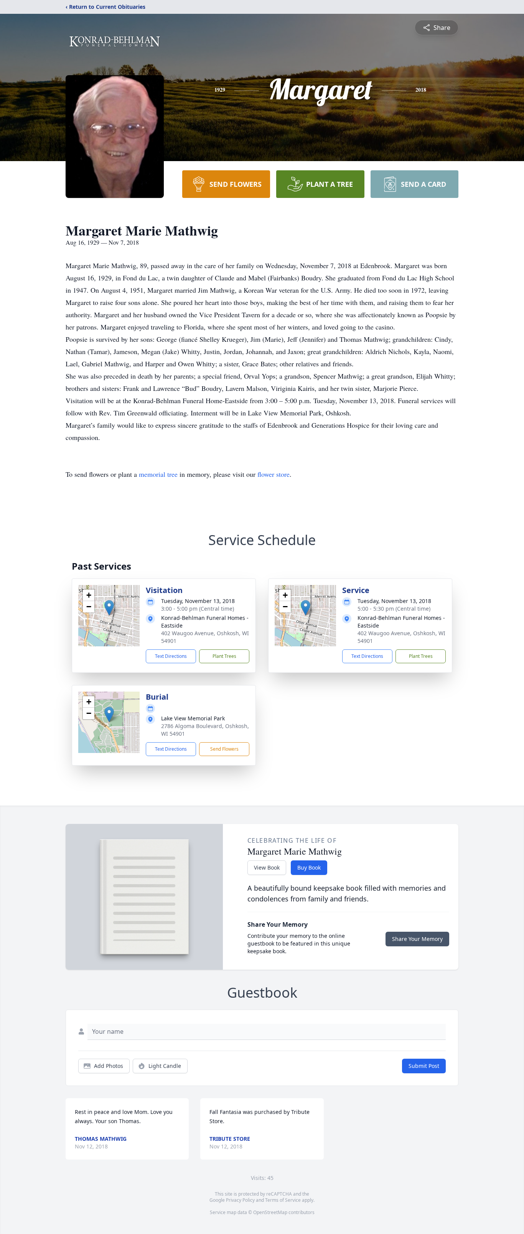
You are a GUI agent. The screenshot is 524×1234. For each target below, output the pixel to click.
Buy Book (309, 867)
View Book (267, 867)
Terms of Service (283, 1200)
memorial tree (158, 474)
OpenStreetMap (270, 1212)
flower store (273, 474)
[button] (109, 608)
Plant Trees (224, 656)
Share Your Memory (417, 938)
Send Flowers (224, 749)
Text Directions (171, 656)
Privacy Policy (240, 1200)
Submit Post (424, 1065)
